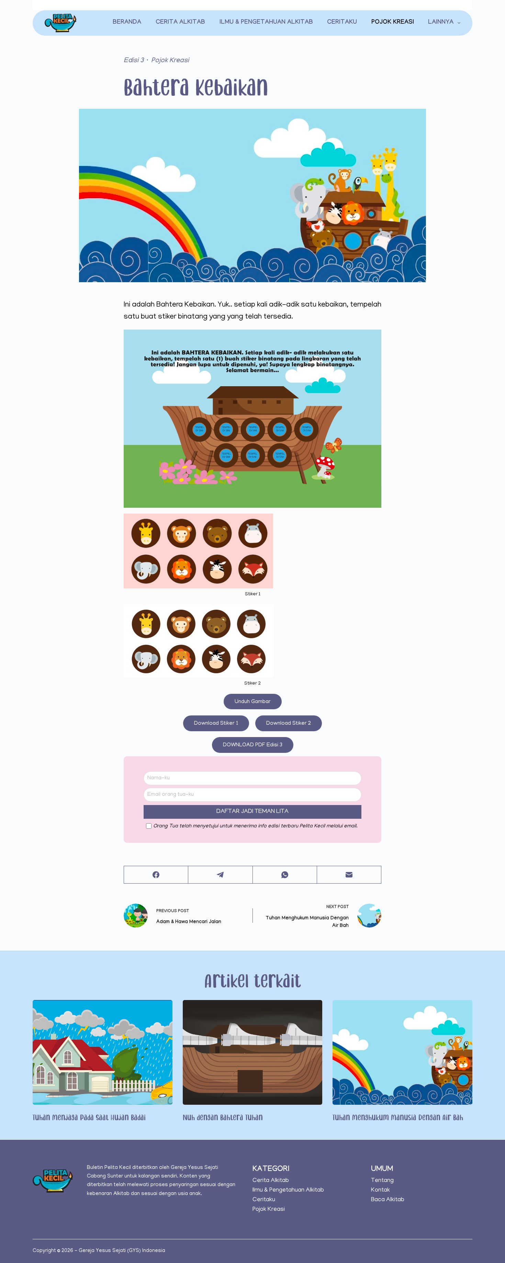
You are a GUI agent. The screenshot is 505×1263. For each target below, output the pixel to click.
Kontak (380, 1190)
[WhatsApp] (285, 875)
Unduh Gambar (253, 702)
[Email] (349, 875)
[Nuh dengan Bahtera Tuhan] (253, 1052)
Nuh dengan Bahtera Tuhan (223, 1117)
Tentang (382, 1181)
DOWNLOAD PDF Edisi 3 (252, 745)
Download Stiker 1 (216, 724)
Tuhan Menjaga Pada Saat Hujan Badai (89, 1117)
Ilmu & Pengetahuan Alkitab (266, 22)
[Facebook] (156, 875)
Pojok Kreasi (392, 22)
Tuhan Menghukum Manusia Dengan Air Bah (398, 1117)
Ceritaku (342, 22)
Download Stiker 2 (288, 724)
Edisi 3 (134, 61)
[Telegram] (220, 875)
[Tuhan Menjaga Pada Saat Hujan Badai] (102, 1052)
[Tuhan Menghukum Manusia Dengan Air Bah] (402, 1052)
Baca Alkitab (387, 1200)
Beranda (127, 22)
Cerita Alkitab (180, 22)
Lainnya (440, 22)
